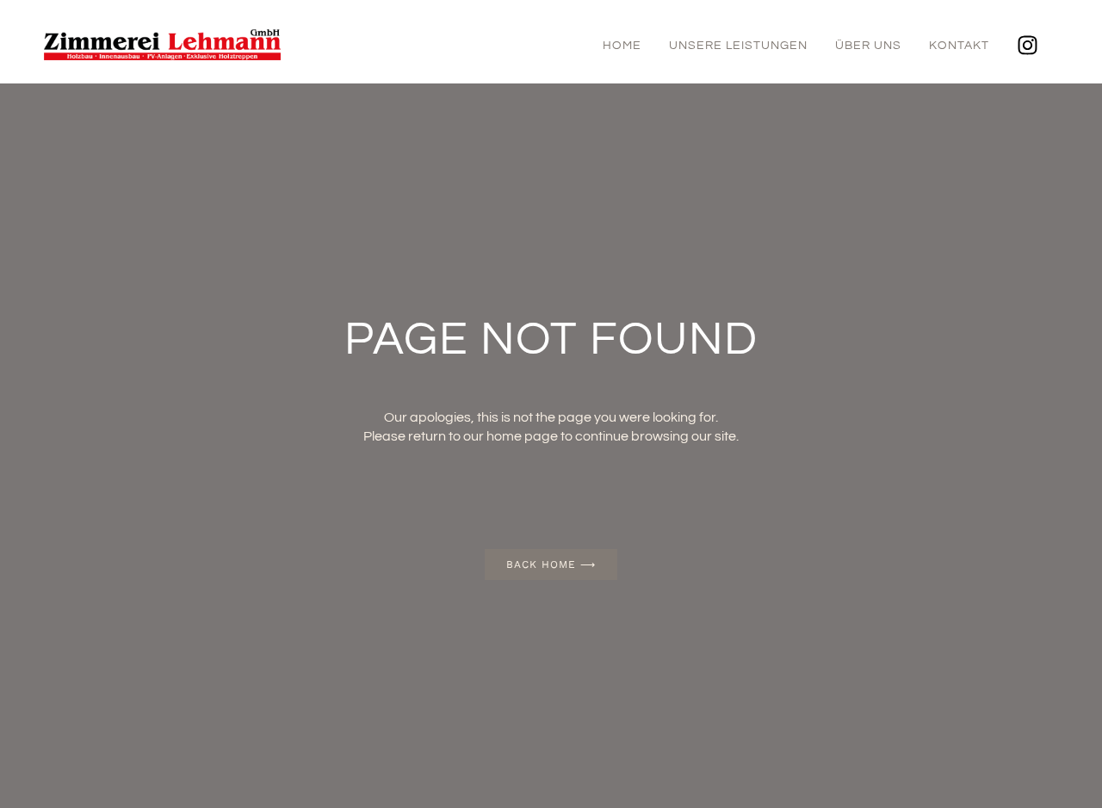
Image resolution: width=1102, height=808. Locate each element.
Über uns (868, 46)
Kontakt (959, 46)
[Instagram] (1027, 45)
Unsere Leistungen (738, 46)
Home (622, 46)
